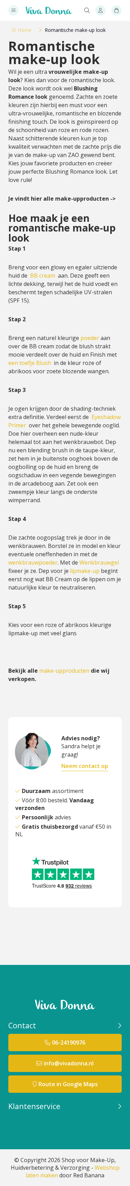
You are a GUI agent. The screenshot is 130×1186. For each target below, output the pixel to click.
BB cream (42, 275)
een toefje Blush (29, 363)
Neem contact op (84, 766)
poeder (89, 338)
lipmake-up (84, 571)
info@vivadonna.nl (69, 1063)
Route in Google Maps (68, 1084)
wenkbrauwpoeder (33, 562)
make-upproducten (64, 670)
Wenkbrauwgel (99, 562)
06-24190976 (68, 1042)
